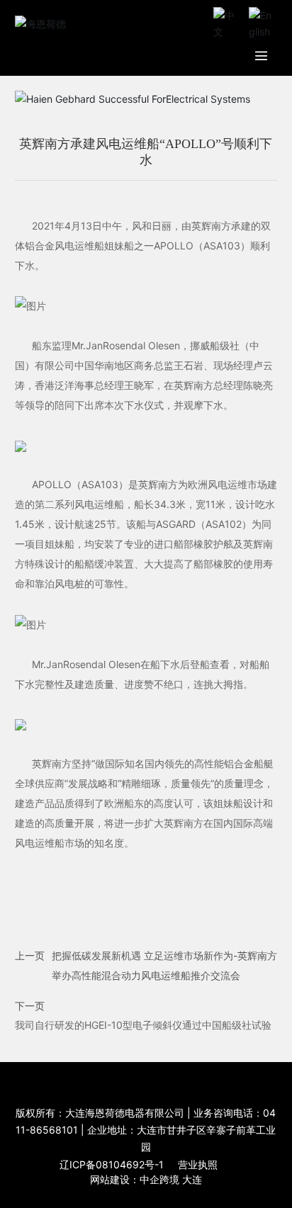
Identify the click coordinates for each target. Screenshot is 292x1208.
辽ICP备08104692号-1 (112, 1164)
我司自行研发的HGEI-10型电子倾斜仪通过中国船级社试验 (143, 1025)
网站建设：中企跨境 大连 (146, 1179)
